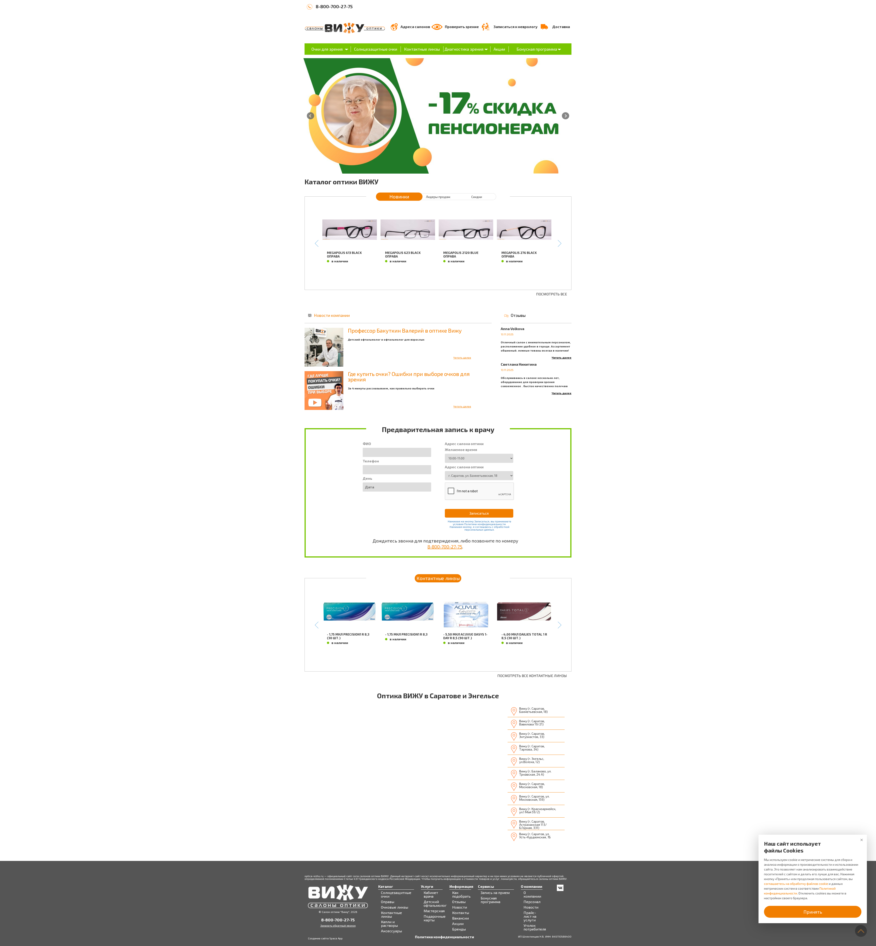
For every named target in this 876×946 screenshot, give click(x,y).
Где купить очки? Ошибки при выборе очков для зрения (409, 376)
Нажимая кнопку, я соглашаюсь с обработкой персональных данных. (479, 528)
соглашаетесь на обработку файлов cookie (796, 884)
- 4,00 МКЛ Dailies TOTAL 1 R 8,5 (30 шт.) (524, 636)
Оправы (387, 902)
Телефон (371, 461)
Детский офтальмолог (435, 903)
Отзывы (518, 315)
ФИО (367, 444)
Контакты (460, 913)
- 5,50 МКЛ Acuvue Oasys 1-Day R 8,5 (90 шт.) (465, 636)
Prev (310, 116)
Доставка (561, 26)
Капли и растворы (389, 923)
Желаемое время (461, 449)
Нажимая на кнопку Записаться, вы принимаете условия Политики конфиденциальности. (479, 522)
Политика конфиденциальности (444, 937)
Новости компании (332, 315)
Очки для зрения (327, 49)
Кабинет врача (431, 894)
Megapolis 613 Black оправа (344, 254)
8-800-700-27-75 (334, 6)
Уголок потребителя (535, 927)
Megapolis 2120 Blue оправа (460, 254)
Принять (812, 912)
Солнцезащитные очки (375, 49)
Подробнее (349, 272)
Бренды (459, 929)
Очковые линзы (394, 907)
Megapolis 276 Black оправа (519, 254)
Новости (459, 907)
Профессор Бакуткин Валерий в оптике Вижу (405, 330)
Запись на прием (495, 892)
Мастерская (434, 911)
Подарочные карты (435, 918)
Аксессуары (391, 931)
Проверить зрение (462, 26)
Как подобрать (461, 894)
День (367, 478)
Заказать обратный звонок (338, 925)
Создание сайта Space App (325, 938)
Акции (499, 49)
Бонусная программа (536, 49)
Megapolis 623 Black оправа (403, 254)
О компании (532, 894)
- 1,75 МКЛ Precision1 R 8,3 (406, 634)
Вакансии (460, 918)
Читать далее (462, 357)
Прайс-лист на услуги (530, 916)
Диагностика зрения (463, 49)
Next (565, 116)
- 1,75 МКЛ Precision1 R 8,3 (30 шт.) (348, 636)
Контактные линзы (422, 49)
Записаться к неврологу (515, 26)
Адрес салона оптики (464, 444)
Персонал (532, 902)
